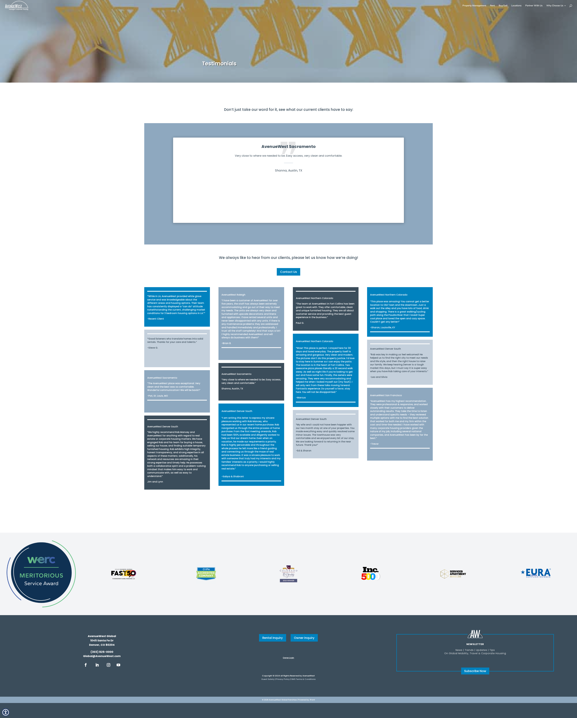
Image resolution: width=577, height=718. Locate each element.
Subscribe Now (475, 671)
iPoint (312, 699)
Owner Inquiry (304, 638)
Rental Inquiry (272, 638)
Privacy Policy (283, 679)
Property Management (474, 6)
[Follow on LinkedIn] (97, 665)
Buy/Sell (503, 6)
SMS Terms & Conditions (303, 679)
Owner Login (288, 657)
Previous (169, 182)
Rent (492, 6)
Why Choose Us (554, 6)
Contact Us (288, 272)
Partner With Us (533, 6)
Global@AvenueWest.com (102, 656)
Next (408, 182)
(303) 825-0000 (101, 652)
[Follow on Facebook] (86, 665)
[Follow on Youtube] (118, 665)
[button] (6, 712)
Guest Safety (268, 679)
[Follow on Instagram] (108, 665)
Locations (516, 6)
